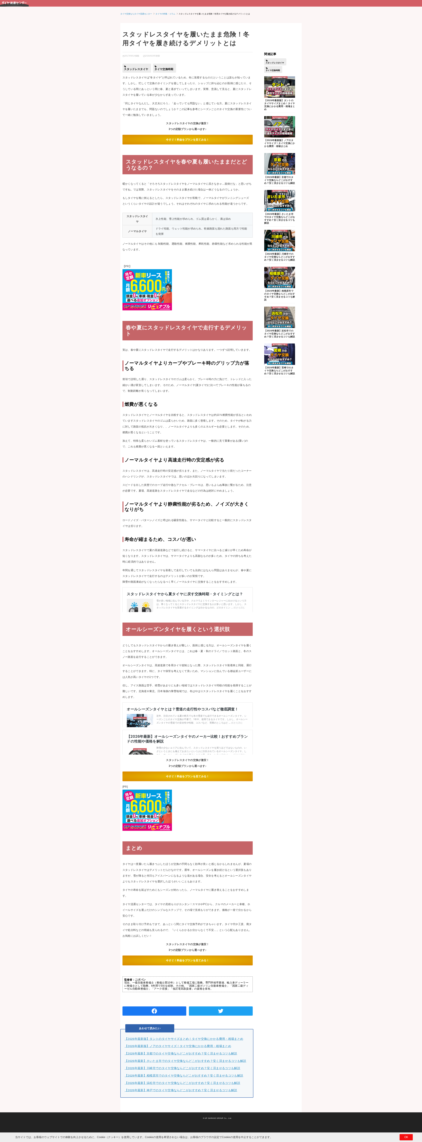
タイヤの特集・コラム (165, 14)
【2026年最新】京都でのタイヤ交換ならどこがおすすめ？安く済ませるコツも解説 (181, 1053)
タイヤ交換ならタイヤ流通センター (136, 14)
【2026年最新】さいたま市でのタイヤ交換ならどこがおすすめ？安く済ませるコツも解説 (185, 1061)
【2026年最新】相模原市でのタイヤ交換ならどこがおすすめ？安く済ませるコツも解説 (184, 1075)
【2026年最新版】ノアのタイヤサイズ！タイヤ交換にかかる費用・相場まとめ (178, 1046)
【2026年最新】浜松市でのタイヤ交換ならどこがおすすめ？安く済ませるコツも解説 (182, 1083)
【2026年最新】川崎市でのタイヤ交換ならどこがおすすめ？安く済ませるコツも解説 (182, 1068)
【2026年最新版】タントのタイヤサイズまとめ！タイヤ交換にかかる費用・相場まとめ (184, 1039)
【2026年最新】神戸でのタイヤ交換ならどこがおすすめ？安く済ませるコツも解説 (181, 1090)
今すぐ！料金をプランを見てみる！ (187, 139)
